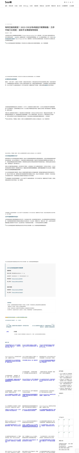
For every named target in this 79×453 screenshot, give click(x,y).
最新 (6, 6)
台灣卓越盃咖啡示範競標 (10, 320)
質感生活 (42, 6)
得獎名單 (11, 6)
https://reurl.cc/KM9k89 (17, 289)
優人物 (58, 6)
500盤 (16, 6)
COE (16, 320)
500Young (25, 6)
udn (5, 24)
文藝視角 (36, 6)
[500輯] (8, 2)
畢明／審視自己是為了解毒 (64, 449)
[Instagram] (67, 2)
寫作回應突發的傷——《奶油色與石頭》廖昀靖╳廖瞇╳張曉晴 (66, 447)
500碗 (31, 6)
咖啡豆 (19, 320)
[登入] (70, 2)
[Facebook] (65, 2)
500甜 (20, 6)
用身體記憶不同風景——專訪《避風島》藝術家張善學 (66, 444)
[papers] (69, 2)
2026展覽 (71, 6)
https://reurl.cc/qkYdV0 (17, 278)
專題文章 (53, 6)
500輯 (8, 24)
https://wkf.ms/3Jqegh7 (17, 292)
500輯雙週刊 (65, 6)
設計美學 (48, 6)
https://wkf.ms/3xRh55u (17, 281)
